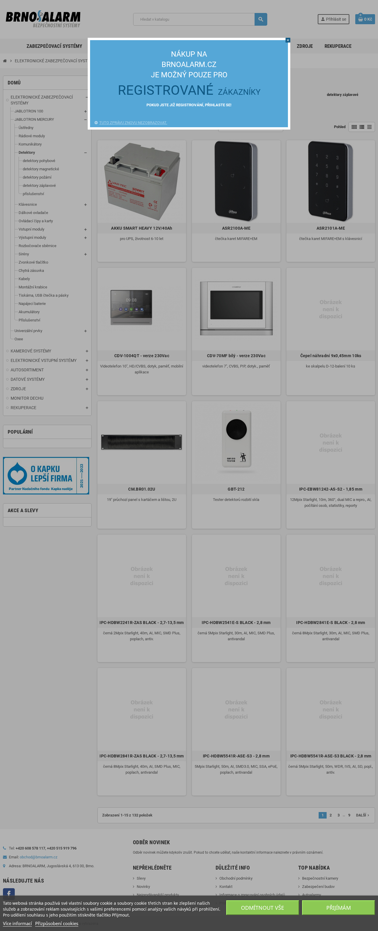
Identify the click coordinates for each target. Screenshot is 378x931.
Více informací (17, 923)
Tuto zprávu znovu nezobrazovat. (133, 122)
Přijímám (338, 907)
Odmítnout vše (262, 907)
